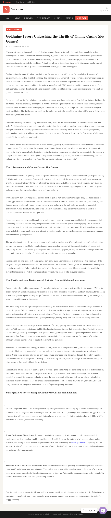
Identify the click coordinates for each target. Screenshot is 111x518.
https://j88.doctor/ (78, 442)
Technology (43, 18)
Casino (69, 18)
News (17, 18)
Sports (58, 18)
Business (28, 18)
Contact (81, 18)
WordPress (78, 514)
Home (8, 18)
